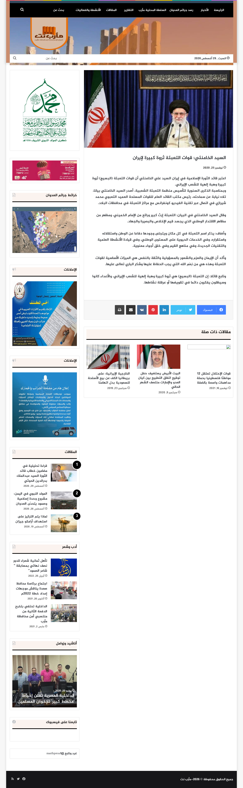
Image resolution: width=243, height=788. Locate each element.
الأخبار (205, 10)
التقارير (128, 10)
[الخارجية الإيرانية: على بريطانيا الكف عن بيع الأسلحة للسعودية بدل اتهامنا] (108, 357)
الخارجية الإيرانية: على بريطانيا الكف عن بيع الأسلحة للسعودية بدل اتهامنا (109, 378)
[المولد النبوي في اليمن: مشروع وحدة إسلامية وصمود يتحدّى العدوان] (64, 500)
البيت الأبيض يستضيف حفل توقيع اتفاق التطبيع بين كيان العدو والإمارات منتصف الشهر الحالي (159, 380)
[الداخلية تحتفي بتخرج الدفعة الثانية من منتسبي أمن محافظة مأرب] (64, 613)
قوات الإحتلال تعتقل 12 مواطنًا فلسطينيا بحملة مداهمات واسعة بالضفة (214, 378)
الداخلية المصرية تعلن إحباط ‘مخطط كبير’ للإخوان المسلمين (46, 698)
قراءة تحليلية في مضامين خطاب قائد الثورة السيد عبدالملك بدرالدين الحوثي (32, 473)
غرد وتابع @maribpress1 (62, 753)
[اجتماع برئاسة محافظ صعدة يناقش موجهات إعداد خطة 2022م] (64, 590)
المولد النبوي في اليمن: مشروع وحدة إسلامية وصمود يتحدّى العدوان (30, 498)
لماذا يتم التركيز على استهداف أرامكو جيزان (31, 519)
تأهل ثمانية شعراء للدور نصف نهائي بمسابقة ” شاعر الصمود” (30, 566)
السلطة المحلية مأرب (152, 10)
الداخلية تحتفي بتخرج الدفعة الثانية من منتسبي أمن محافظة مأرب (31, 614)
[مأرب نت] (122, 41)
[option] (44, 681)
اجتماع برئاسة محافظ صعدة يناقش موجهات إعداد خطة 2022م (31, 588)
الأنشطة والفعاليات (88, 10)
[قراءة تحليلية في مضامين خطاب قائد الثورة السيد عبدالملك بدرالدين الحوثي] (64, 473)
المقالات (111, 10)
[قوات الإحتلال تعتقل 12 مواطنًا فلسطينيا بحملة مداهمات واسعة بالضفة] (209, 357)
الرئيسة (219, 10)
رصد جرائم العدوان (181, 10)
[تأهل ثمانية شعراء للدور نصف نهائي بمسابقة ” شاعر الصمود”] (64, 567)
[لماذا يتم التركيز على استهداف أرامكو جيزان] (64, 523)
